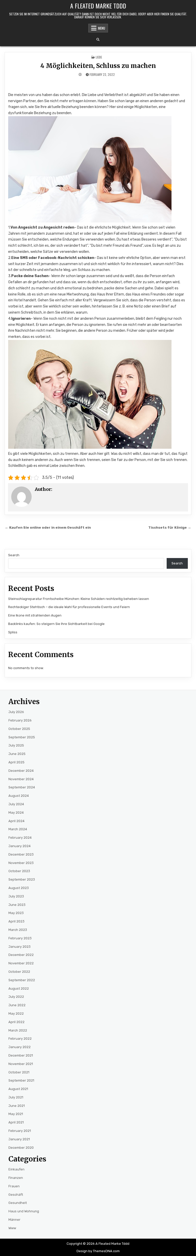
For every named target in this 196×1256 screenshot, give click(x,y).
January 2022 (19, 1047)
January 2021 (19, 1139)
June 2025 (17, 754)
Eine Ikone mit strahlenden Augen (35, 615)
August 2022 (18, 988)
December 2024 (21, 771)
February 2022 (20, 1038)
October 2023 (19, 871)
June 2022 (17, 1005)
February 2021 (19, 1131)
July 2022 (16, 997)
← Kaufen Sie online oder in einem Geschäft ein (48, 527)
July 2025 (16, 745)
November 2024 (21, 779)
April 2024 (16, 821)
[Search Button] (98, 39)
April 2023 (16, 921)
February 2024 (20, 837)
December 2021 (20, 1055)
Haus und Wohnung (23, 1211)
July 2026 (16, 712)
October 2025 (19, 729)
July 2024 (16, 804)
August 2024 (18, 796)
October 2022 (19, 972)
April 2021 (16, 1122)
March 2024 (17, 829)
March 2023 (17, 930)
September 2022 (21, 980)
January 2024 (19, 846)
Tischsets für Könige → (169, 527)
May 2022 (16, 1013)
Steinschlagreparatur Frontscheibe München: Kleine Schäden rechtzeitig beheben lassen (78, 599)
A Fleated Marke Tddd (98, 5)
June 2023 (17, 905)
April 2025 (16, 762)
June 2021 (16, 1106)
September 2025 (21, 737)
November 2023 (21, 863)
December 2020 (21, 1148)
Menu (101, 28)
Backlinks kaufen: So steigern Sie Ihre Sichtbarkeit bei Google (56, 624)
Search (13, 555)
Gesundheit (17, 1203)
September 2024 (21, 787)
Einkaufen (16, 1169)
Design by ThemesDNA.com (98, 1251)
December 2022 (21, 955)
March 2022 (17, 1030)
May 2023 (16, 913)
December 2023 (21, 854)
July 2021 (15, 1097)
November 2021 (20, 1064)
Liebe (99, 57)
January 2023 (19, 947)
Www (12, 1228)
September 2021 (21, 1080)
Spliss (12, 632)
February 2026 (20, 720)
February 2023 (20, 938)
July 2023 (16, 896)
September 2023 (21, 879)
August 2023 (18, 888)
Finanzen (15, 1178)
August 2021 (18, 1089)
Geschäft (15, 1194)
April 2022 (16, 1022)
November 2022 (21, 963)
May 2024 (16, 812)
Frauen (14, 1186)
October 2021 (18, 1072)
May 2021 (15, 1114)
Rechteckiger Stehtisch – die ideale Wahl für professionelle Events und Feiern (69, 607)
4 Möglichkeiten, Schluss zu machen (98, 66)
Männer (14, 1220)
